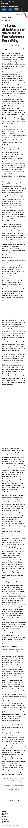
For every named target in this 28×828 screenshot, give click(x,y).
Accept (4, 9)
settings (16, 6)
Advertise (4, 814)
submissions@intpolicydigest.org (14, 785)
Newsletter (5, 816)
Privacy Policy (5, 821)
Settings (16, 9)
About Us (4, 811)
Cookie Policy (5, 819)
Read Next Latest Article (14, 800)
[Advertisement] (14, 401)
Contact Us (5, 813)
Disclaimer (5, 818)
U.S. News (4, 17)
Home (3, 810)
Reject (10, 9)
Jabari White (8, 21)
